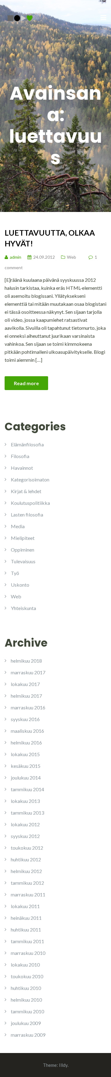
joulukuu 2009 (26, 1023)
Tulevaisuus (23, 561)
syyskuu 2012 (25, 836)
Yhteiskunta (23, 608)
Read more (26, 383)
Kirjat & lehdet (26, 491)
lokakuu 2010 (25, 964)
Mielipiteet (23, 538)
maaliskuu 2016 (27, 731)
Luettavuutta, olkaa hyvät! (50, 238)
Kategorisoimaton (30, 479)
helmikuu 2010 (26, 1000)
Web (71, 257)
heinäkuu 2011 (26, 918)
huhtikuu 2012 (26, 859)
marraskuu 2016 (28, 707)
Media (18, 526)
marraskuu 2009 (28, 1035)
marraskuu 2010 (28, 953)
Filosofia (20, 456)
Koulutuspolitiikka (30, 503)
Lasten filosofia (27, 514)
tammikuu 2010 (27, 1011)
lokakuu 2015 (25, 754)
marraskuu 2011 (28, 894)
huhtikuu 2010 (26, 988)
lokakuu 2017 (25, 684)
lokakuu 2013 (25, 801)
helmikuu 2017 (26, 696)
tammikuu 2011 (27, 941)
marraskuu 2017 (28, 672)
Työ (15, 573)
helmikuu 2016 (26, 742)
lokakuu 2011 (25, 906)
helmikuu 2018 (26, 661)
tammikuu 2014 (27, 789)
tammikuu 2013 (27, 813)
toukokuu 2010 (27, 976)
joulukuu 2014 (26, 777)
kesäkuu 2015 (25, 766)
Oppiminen (22, 549)
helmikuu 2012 (26, 871)
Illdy (63, 1065)
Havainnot (22, 468)
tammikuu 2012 (27, 883)
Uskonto (20, 585)
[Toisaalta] (20, 17)
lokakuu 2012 (25, 824)
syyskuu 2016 (25, 719)
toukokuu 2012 (27, 848)
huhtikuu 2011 (26, 929)
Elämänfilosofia (27, 444)
